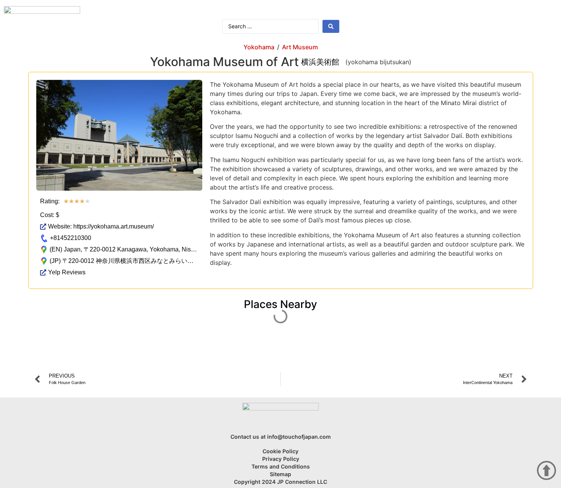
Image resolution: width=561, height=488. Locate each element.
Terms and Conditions (280, 466)
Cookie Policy (280, 451)
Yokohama (258, 47)
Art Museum (300, 47)
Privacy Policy (280, 459)
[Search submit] (330, 26)
